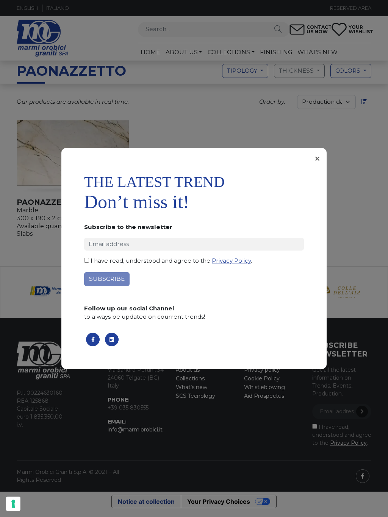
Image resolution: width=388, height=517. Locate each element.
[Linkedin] (112, 339)
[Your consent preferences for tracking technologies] (13, 504)
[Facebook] (93, 339)
